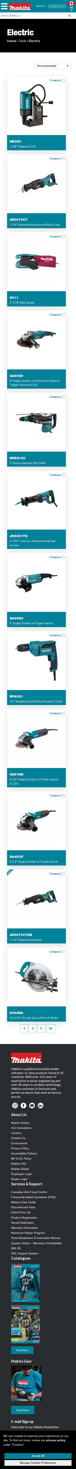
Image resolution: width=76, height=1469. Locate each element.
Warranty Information (24, 1227)
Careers (16, 1133)
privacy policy (55, 1440)
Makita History (20, 1122)
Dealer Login (19, 1179)
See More (22, 1350)
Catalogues (21, 1258)
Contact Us (18, 1138)
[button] (71, 6)
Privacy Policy (20, 1148)
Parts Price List (20, 1212)
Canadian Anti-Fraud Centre (29, 1192)
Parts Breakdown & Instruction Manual (35, 1238)
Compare (55, 80)
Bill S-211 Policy (21, 1158)
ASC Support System (24, 1253)
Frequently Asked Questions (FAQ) (33, 1197)
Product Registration (24, 1217)
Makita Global (20, 1168)
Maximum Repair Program (28, 1232)
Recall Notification (22, 1222)
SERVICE (40, 6)
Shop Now (22, 1410)
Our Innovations (21, 1127)
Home (11, 41)
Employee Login (21, 1174)
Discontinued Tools (23, 1207)
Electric (34, 41)
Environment (19, 1143)
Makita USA (18, 1163)
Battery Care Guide (23, 1202)
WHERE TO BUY (57, 6)
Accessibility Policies (24, 1153)
